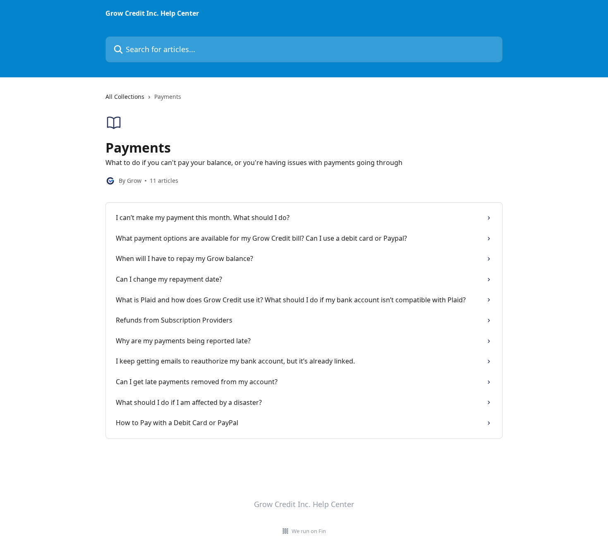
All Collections (124, 96)
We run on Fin (309, 531)
